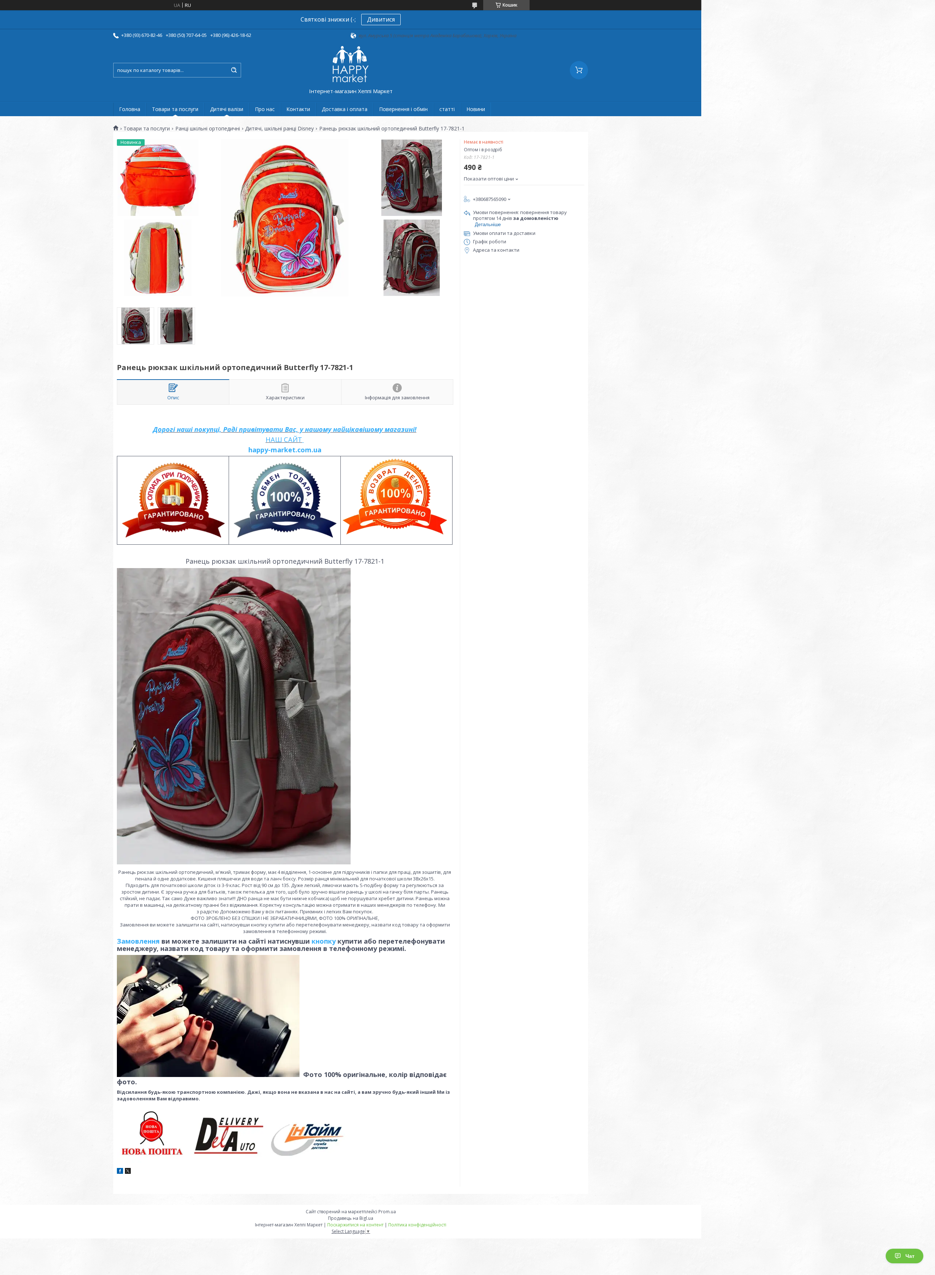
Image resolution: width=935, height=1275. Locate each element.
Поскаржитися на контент (355, 1225)
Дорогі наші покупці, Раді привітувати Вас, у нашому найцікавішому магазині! (284, 429)
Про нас (265, 109)
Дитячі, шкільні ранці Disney (279, 128)
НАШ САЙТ (284, 439)
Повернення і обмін (403, 109)
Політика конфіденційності (417, 1225)
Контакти (298, 109)
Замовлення (139, 941)
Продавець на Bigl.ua (350, 1218)
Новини (475, 109)
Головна (129, 109)
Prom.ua (387, 1212)
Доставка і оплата (344, 109)
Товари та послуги (175, 109)
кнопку (324, 941)
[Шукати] (233, 70)
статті (447, 109)
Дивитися (381, 19)
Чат (910, 1256)
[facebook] (120, 1172)
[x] (128, 1172)
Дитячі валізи (226, 109)
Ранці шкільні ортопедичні (207, 128)
